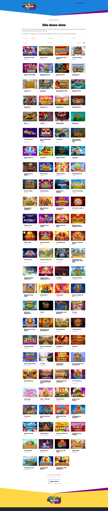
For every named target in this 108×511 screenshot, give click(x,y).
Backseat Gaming (27, 365)
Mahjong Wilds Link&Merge (28, 208)
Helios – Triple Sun (45, 399)
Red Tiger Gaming (27, 107)
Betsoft (41, 313)
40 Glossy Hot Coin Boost (61, 225)
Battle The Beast (60, 74)
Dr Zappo (74, 312)
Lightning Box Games (27, 469)
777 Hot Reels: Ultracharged (59, 364)
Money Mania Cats (28, 381)
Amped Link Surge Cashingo (76, 434)
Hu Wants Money (44, 191)
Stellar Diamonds (28, 157)
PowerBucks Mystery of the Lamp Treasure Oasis (45, 382)
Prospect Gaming (75, 296)
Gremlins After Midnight (60, 191)
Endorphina (26, 244)
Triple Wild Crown (60, 242)
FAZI (57, 59)
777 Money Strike (76, 329)
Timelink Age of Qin (29, 468)
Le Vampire (59, 278)
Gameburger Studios (43, 279)
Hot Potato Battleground (27, 312)
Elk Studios (74, 59)
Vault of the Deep (60, 157)
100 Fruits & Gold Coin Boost (77, 243)
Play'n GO (58, 313)
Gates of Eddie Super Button (45, 140)
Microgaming (74, 192)
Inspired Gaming (75, 209)
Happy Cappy (27, 399)
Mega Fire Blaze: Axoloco (44, 208)
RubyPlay (57, 418)
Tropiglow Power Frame (44, 225)
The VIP (42, 312)
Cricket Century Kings (77, 191)
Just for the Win (42, 227)
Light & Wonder (58, 192)
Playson (41, 469)
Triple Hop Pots (60, 399)
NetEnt (73, 348)
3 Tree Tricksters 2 (77, 381)
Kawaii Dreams (44, 450)
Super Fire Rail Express (76, 399)
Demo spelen (30, 51)
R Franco (73, 124)
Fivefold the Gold (28, 139)
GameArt (73, 175)
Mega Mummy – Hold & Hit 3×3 (29, 330)
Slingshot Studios (43, 75)
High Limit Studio (27, 142)
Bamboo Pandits (28, 191)
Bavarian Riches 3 (60, 329)
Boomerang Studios (27, 175)
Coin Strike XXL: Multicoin (44, 468)
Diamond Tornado (28, 433)
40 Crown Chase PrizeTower (60, 208)
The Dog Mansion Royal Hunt (76, 416)
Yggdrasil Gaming (59, 175)
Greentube (42, 192)
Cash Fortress (27, 91)
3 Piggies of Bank (60, 173)
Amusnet (41, 107)
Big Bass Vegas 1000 (29, 57)
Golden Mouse (59, 107)
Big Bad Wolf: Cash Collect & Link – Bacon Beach (77, 260)
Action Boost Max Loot (62, 433)
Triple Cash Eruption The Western (61, 381)
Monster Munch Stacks (30, 363)
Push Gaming (26, 262)
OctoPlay (25, 75)
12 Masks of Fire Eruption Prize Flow (45, 278)
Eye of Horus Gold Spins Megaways (44, 330)
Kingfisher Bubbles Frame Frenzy (29, 278)
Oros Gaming (74, 227)
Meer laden (54, 481)
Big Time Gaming (59, 91)
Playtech (25, 91)
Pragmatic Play (26, 59)
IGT (72, 365)
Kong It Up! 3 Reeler (77, 278)
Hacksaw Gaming (75, 75)
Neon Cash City (28, 259)
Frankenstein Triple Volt (61, 416)
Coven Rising (59, 259)
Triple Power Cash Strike (60, 451)
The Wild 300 (59, 346)
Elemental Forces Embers (28, 174)
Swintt (25, 435)
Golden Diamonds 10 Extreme (61, 58)
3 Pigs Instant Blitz (29, 346)
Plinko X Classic (28, 225)
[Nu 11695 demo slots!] (29, 6)
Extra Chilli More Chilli (61, 91)
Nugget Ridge (75, 450)
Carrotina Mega (28, 450)
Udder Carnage (44, 173)
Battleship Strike (76, 91)
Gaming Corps (42, 175)
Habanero (58, 75)
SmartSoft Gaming (27, 227)
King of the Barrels (45, 242)
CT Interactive (26, 452)
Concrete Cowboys (77, 57)
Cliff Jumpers (75, 123)
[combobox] (54, 38)
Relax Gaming (42, 59)
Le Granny (42, 363)
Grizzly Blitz (59, 139)
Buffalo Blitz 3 (43, 295)
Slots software (79, 3)
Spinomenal (26, 331)
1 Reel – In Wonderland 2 (46, 347)
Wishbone (26, 279)
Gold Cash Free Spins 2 (78, 208)
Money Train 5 (43, 57)
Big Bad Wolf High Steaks (28, 295)
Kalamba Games (59, 209)
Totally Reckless (44, 433)
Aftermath (75, 346)
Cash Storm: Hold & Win (45, 416)
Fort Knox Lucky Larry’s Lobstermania (78, 364)
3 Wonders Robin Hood (46, 259)
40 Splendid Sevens (77, 173)
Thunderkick (26, 313)
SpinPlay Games (59, 435)
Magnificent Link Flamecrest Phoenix (77, 225)
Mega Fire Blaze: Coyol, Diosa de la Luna (76, 140)
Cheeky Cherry (43, 107)
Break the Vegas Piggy (29, 74)
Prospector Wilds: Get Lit (77, 295)
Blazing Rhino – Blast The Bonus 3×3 (61, 468)
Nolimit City (26, 418)
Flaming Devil (59, 295)
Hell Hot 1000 (27, 242)
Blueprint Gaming (43, 331)
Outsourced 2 (27, 416)
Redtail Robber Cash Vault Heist (61, 312)
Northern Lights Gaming (44, 435)
